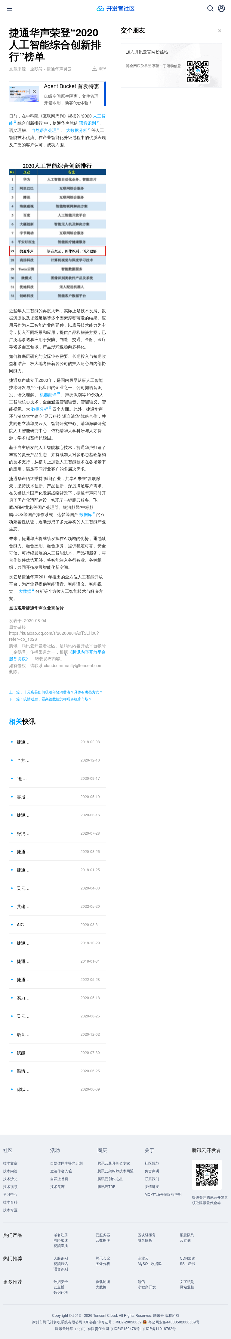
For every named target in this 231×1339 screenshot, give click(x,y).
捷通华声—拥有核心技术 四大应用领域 (24, 870)
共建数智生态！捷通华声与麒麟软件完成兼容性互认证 (24, 906)
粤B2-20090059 (129, 1321)
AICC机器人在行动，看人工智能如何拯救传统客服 (24, 925)
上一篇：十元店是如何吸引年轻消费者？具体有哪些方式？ (56, 691)
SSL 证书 (187, 1263)
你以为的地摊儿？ (24, 1089)
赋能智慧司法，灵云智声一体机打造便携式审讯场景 (24, 1052)
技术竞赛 (57, 1186)
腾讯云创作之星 (110, 1178)
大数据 (101, 1286)
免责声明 (152, 1170)
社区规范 (152, 1162)
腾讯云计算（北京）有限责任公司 (82, 1328)
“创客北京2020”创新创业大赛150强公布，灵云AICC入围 (24, 778)
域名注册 (61, 1234)
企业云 (143, 1257)
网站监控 (187, 1286)
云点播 (59, 1286)
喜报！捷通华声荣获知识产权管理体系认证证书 (24, 797)
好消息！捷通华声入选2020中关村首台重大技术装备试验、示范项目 (24, 833)
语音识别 (87, 123)
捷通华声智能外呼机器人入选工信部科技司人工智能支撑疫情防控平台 (24, 815)
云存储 (185, 1240)
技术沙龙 (10, 1178)
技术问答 (10, 1170)
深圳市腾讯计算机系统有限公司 (57, 1321)
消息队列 (187, 1234)
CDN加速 (187, 1257)
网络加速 (61, 1240)
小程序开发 (147, 1286)
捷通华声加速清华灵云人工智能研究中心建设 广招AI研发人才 (24, 742)
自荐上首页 (59, 1178)
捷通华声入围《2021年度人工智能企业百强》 (24, 979)
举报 (102, 68)
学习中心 (10, 1194)
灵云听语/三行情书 (24, 1016)
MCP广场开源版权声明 (163, 1194)
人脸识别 (61, 1257)
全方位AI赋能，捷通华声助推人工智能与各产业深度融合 (24, 760)
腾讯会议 (103, 1257)
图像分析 (103, 1263)
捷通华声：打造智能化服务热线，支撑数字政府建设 (24, 851)
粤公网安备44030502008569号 (173, 1321)
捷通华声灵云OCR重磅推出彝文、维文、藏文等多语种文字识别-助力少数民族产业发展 (24, 961)
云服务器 (103, 1234)
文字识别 (187, 1281)
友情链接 (152, 1186)
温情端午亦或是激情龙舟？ (24, 1071)
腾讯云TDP (106, 1186)
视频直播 (61, 1245)
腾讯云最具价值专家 (113, 1162)
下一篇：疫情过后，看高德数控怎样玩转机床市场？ (50, 698)
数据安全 (61, 1281)
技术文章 (10, 1162)
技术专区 (10, 1209)
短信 (141, 1281)
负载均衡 (103, 1281)
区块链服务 (147, 1234)
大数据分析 (76, 130)
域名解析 (145, 1240)
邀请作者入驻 (61, 1170)
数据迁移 (61, 1292)
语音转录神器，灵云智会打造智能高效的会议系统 (24, 1034)
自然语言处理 (44, 130)
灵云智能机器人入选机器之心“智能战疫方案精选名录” (24, 888)
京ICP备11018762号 (159, 1328)
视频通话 (61, 1263)
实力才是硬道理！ (24, 998)
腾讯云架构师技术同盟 (115, 1170)
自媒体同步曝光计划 (66, 1162)
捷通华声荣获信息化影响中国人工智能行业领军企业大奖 (24, 943)
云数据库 (103, 1240)
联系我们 (152, 1178)
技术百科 (10, 1201)
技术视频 (10, 1186)
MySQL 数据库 (150, 1263)
